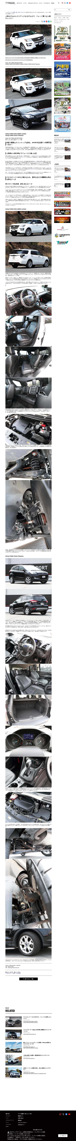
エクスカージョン (32, 168)
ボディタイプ (21, 12)
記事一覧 (15, 12)
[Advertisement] (28, 992)
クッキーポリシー (17, 1135)
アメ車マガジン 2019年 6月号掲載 (12, 973)
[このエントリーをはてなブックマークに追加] (48, 21)
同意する (63, 1136)
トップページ (8, 12)
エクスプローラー (22, 157)
